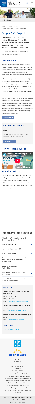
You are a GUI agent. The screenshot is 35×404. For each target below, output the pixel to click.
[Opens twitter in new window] (19, 342)
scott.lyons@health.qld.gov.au (17, 310)
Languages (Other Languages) (17, 373)
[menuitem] (17, 359)
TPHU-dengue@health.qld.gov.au (18, 301)
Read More (7, 118)
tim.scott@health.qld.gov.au (16, 320)
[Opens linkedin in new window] (15, 345)
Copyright (17, 359)
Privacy (17, 364)
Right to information (17, 366)
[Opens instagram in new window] (19, 345)
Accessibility (17, 368)
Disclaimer (17, 361)
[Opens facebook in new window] (15, 342)
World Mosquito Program (11, 329)
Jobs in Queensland (17, 371)
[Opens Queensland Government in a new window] (14, 3)
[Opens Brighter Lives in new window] (17, 352)
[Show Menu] (32, 3)
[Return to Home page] (3, 3)
